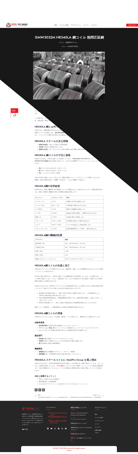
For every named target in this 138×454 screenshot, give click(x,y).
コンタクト (94, 25)
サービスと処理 (63, 25)
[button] (36, 389)
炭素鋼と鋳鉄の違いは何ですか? (78, 434)
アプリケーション (76, 25)
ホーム (61, 42)
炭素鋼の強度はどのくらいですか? (79, 423)
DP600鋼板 (60, 366)
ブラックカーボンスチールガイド (78, 419)
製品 (55, 25)
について (85, 25)
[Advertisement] (48, 11)
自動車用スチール (71, 42)
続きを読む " (73, 417)
